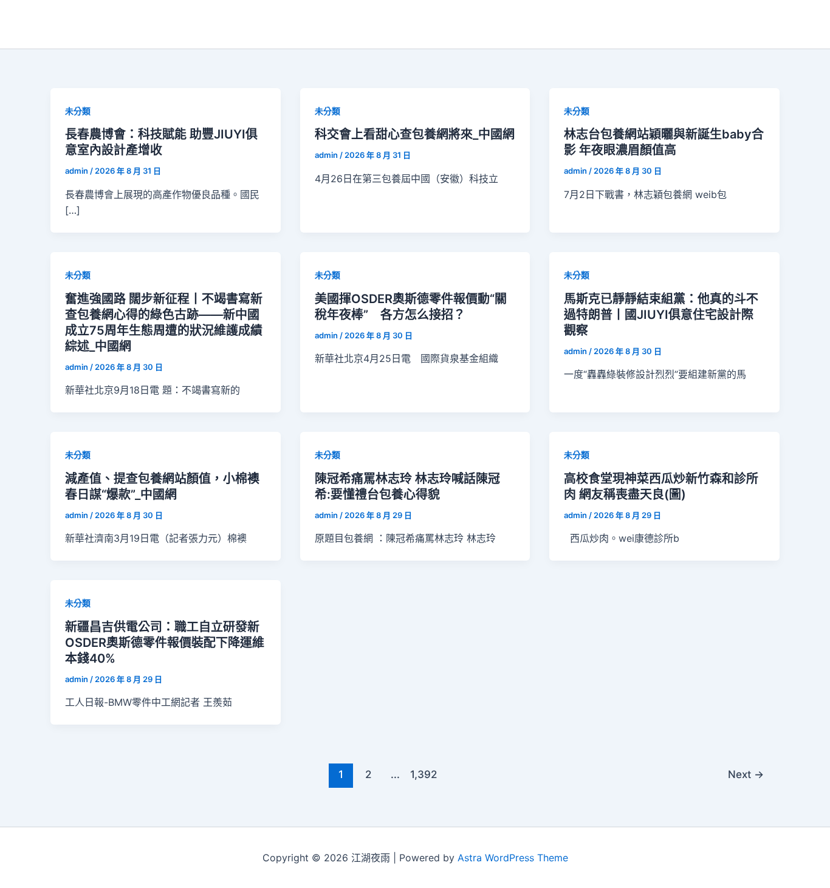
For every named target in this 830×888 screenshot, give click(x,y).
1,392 (422, 774)
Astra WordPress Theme (513, 858)
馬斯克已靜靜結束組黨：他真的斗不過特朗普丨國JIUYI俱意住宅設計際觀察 (661, 315)
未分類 (78, 111)
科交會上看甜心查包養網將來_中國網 (415, 134)
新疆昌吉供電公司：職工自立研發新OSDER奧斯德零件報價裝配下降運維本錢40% (164, 643)
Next (746, 774)
